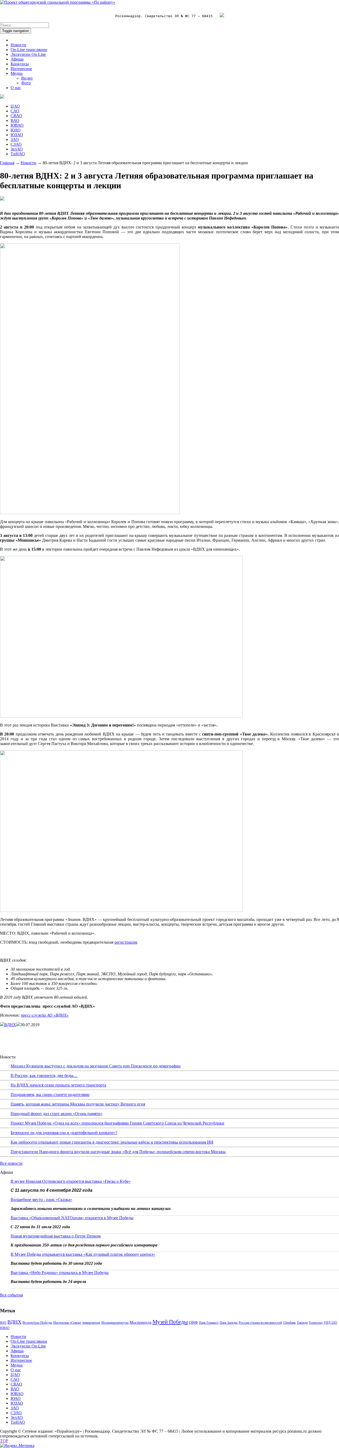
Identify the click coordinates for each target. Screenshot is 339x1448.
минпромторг (91, 1322)
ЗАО (15, 139)
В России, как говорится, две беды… (44, 1075)
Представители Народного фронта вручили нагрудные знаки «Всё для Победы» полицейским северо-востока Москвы (118, 1151)
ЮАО (16, 130)
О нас (16, 87)
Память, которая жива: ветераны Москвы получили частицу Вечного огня (78, 1104)
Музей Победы (170, 1322)
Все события (11, 1295)
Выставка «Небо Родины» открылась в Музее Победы (60, 1272)
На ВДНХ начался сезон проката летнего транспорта (58, 1085)
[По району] (57, 2)
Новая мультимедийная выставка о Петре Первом (56, 1236)
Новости (18, 45)
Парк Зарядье (229, 1322)
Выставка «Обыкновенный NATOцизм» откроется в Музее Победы (72, 1218)
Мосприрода (140, 1322)
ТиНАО (18, 154)
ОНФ (193, 1322)
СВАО (16, 115)
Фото (26, 83)
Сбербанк (289, 1322)
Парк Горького (208, 1322)
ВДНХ (10, 1024)
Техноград (316, 1322)
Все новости (11, 1163)
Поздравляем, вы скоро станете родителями (50, 1094)
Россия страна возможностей (260, 1322)
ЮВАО (17, 125)
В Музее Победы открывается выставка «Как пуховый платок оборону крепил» (83, 1254)
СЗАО (16, 144)
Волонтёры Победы (37, 1322)
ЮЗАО (17, 135)
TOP (4, 1440)
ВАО (15, 120)
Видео (27, 78)
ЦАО (15, 106)
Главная (7, 163)
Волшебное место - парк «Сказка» (41, 1199)
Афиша (17, 59)
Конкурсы (20, 64)
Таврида (302, 1322)
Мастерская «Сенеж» (67, 1322)
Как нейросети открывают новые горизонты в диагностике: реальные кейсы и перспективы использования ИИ (112, 1142)
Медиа (17, 73)
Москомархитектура (114, 1322)
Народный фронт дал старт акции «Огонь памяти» (56, 1113)
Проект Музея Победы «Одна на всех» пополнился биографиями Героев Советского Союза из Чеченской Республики (117, 1123)
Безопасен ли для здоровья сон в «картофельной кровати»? (64, 1132)
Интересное (21, 68)
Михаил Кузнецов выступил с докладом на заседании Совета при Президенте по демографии (96, 1066)
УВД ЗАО (330, 1322)
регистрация (125, 942)
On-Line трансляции (29, 49)
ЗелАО (17, 149)
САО (15, 111)
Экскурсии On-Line (28, 54)
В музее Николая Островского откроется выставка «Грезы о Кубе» (71, 1181)
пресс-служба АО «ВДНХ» (45, 1015)
